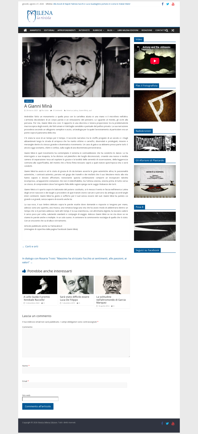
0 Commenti (57, 110)
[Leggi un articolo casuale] (173, 30)
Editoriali (49, 30)
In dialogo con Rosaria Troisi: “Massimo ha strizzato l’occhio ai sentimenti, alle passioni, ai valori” (74, 260)
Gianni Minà (83, 110)
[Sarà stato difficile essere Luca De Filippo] (76, 277)
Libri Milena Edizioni (128, 30)
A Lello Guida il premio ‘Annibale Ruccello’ (37, 298)
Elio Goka (44, 110)
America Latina (72, 110)
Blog (109, 30)
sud (90, 110)
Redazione (147, 30)
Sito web (26, 395)
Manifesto (35, 30)
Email (25, 381)
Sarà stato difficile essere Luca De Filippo (74, 298)
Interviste (84, 30)
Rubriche (97, 30)
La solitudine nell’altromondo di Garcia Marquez (111, 299)
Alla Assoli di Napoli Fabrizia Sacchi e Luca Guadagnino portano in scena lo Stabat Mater (91, 4)
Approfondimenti (67, 30)
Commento (27, 327)
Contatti (160, 30)
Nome (25, 365)
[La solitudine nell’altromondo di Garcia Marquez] (112, 277)
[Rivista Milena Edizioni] (25, 30)
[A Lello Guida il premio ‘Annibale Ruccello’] (39, 277)
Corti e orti (30, 246)
